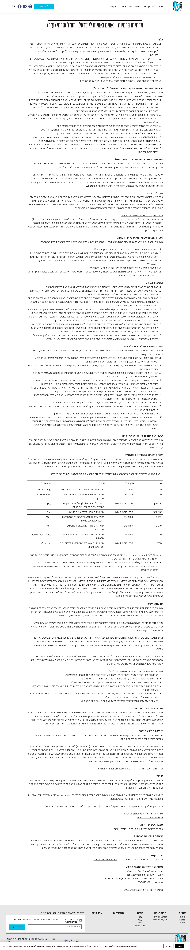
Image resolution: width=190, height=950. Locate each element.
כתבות (140, 920)
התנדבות (118, 913)
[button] (160, 6)
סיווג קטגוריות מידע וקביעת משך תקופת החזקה (141, 813)
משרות (182, 922)
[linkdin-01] (76, 941)
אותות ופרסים (140, 925)
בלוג (140, 917)
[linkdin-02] (24, 6)
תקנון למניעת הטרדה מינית (150, 817)
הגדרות (168, 946)
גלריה (140, 923)
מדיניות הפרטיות (9, 946)
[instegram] (30, 6)
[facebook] (19, 6)
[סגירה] (186, 946)
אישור (179, 946)
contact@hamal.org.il (124, 338)
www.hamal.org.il (126, 51)
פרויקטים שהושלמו (160, 919)
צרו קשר (97, 913)
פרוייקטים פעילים (160, 917)
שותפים (182, 920)
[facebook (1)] (71, 941)
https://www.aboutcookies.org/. (56, 588)
